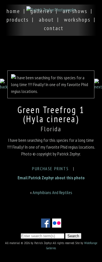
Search (73, 236)
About (46, 19)
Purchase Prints (50, 168)
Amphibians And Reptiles (52, 192)
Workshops (77, 19)
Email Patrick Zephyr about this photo (51, 177)
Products (18, 19)
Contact (53, 28)
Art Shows (75, 11)
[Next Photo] (98, 87)
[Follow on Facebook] (45, 224)
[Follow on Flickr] (56, 224)
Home (13, 11)
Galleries (41, 11)
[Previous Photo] (3, 87)
